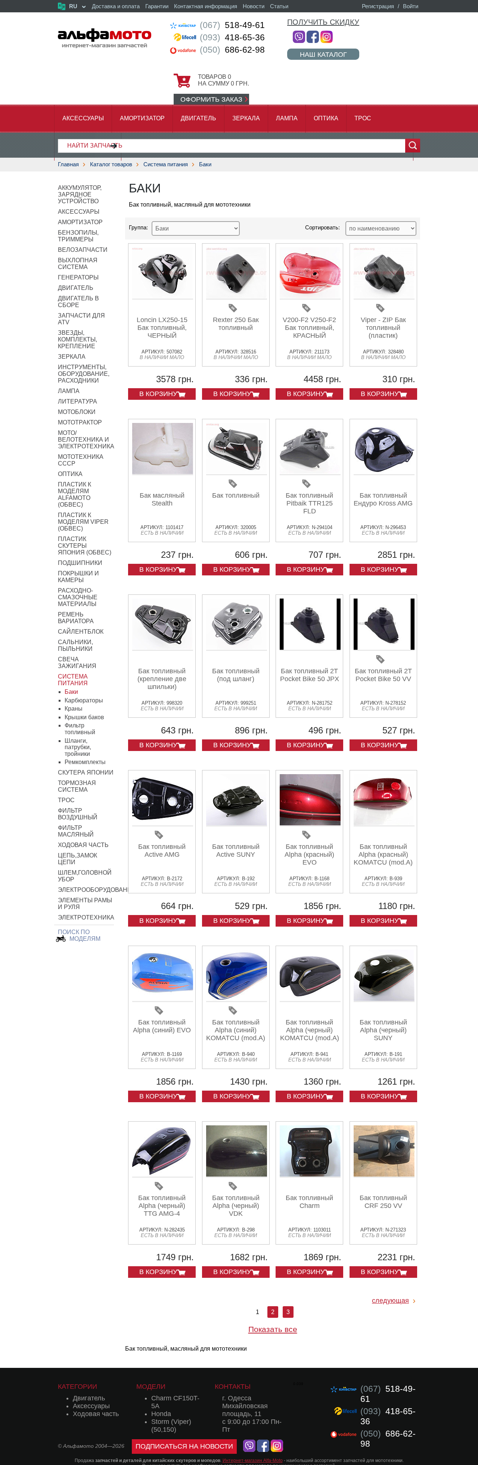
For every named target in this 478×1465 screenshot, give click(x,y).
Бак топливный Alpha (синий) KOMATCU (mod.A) (235, 1030)
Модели (150, 1386)
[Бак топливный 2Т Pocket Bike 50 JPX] (310, 648)
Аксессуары (83, 118)
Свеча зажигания (77, 662)
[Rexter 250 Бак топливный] (236, 297)
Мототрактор (80, 422)
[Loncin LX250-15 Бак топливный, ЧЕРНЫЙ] (162, 297)
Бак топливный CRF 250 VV (383, 1201)
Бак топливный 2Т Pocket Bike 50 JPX (309, 675)
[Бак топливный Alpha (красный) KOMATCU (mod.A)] (384, 823)
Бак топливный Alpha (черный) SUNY (383, 1030)
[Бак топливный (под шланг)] (236, 648)
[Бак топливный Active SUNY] (236, 823)
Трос (362, 118)
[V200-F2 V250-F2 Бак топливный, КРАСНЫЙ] (310, 297)
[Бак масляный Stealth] (162, 472)
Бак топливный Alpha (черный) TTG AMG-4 (162, 1205)
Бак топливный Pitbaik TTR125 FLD (309, 503)
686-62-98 (232, 50)
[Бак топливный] (236, 472)
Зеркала (246, 118)
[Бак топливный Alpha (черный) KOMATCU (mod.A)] (310, 999)
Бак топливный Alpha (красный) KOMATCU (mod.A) (383, 854)
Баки (205, 164)
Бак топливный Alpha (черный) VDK (236, 1205)
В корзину (158, 394)
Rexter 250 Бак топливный (236, 323)
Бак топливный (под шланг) (236, 675)
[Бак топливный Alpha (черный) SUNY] (384, 999)
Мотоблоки (77, 412)
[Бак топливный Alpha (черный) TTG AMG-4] (162, 1175)
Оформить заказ (211, 99)
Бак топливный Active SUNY (236, 850)
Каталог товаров (111, 164)
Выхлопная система (77, 263)
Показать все (272, 1329)
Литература (77, 401)
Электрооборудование (97, 890)
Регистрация (378, 6)
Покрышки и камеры (78, 576)
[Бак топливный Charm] (310, 1175)
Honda (161, 1414)
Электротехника (86, 917)
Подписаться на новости (184, 1446)
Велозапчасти (83, 250)
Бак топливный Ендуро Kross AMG (383, 499)
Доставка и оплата (116, 6)
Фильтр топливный (80, 728)
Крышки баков (84, 717)
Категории (77, 1386)
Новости (253, 6)
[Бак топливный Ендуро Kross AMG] (384, 472)
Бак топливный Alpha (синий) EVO (162, 1026)
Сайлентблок (80, 631)
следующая (390, 1300)
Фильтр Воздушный (77, 813)
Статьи (279, 6)
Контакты (233, 1386)
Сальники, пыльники (75, 645)
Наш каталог (323, 54)
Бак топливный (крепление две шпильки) (161, 678)
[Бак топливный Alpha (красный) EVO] (310, 823)
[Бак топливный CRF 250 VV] (384, 1175)
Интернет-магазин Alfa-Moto (253, 1460)
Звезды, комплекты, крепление (77, 339)
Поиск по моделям (79, 935)
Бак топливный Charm (309, 1201)
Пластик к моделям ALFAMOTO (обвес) (74, 494)
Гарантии (156, 6)
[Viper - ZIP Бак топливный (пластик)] (384, 297)
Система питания (165, 164)
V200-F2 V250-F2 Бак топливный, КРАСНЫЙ (309, 327)
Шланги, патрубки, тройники (78, 747)
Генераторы (78, 277)
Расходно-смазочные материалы (77, 597)
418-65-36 (232, 37)
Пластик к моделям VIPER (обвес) (83, 522)
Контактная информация (205, 6)
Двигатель (198, 118)
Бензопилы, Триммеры (78, 235)
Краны (74, 708)
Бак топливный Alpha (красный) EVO (309, 854)
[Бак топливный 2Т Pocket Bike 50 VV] (384, 648)
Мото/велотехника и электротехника (86, 439)
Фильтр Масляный (76, 831)
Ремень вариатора (76, 617)
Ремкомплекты (85, 762)
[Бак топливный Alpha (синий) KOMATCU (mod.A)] (236, 999)
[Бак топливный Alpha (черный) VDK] (236, 1175)
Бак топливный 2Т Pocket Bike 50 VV (383, 675)
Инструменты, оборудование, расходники (83, 374)
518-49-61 (232, 25)
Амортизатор (142, 118)
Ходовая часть (83, 845)
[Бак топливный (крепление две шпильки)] (162, 648)
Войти (410, 6)
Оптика (326, 118)
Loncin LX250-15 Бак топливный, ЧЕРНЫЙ (162, 327)
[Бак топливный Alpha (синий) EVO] (162, 999)
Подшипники (80, 563)
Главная (68, 164)
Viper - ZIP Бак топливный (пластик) (383, 327)
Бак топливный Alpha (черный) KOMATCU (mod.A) (309, 1030)
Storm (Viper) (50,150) (171, 1425)
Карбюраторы (84, 700)
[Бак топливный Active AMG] (162, 823)
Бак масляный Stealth (162, 499)
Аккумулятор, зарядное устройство (80, 194)
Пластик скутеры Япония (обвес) (84, 546)
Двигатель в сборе (78, 301)
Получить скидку (323, 22)
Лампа (287, 118)
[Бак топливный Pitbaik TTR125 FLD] (310, 472)
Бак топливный (236, 495)
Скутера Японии (86, 772)
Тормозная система (77, 786)
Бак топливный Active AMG (162, 850)
